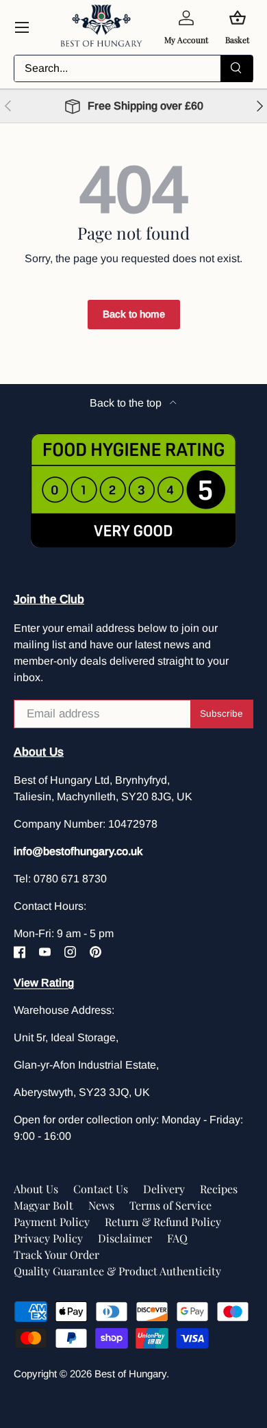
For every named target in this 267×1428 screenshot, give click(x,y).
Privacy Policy (48, 1238)
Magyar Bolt (43, 1205)
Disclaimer (125, 1238)
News (101, 1205)
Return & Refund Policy (163, 1221)
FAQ (177, 1238)
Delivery (164, 1189)
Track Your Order (56, 1254)
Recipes (219, 1189)
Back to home (134, 314)
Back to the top (127, 403)
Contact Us (100, 1189)
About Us (36, 1189)
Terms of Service (170, 1205)
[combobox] (133, 68)
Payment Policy (52, 1221)
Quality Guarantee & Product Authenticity (117, 1271)
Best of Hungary (130, 1373)
